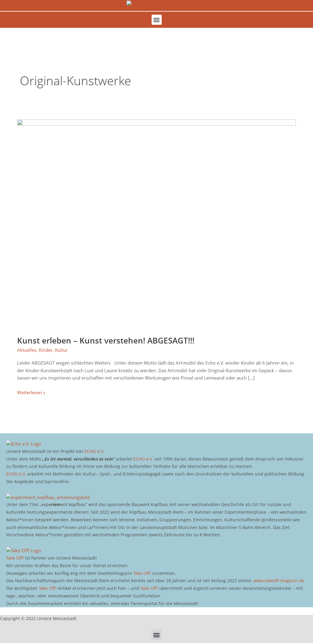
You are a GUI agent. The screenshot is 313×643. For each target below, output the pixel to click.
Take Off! (15, 558)
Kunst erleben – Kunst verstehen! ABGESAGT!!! (105, 340)
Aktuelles (26, 350)
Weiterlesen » (31, 392)
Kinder (46, 350)
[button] (157, 20)
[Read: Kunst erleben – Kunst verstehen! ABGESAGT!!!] (156, 223)
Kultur (61, 350)
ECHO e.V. (94, 451)
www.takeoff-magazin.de (278, 580)
